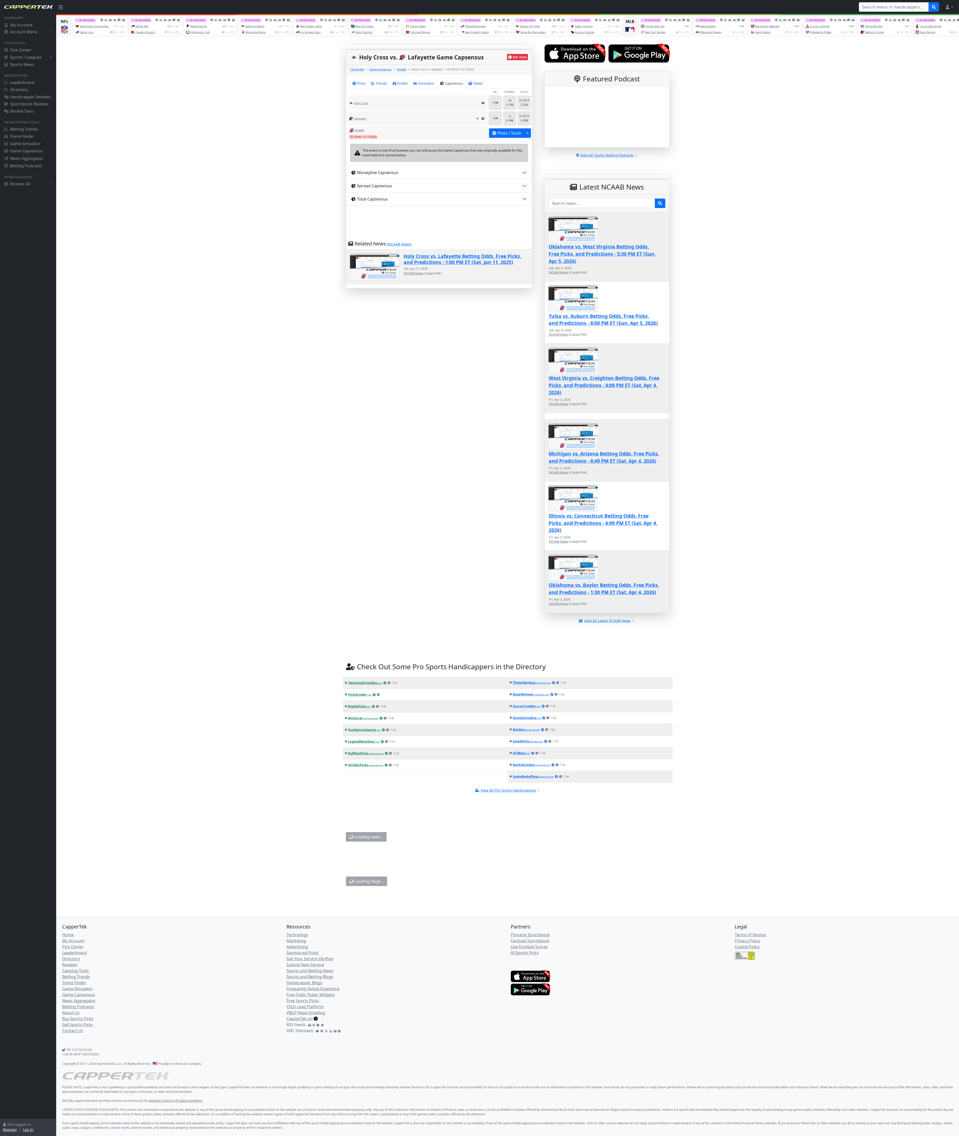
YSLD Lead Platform (305, 1006)
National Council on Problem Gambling (175, 1101)
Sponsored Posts (302, 952)
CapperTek (357, 69)
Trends (381, 83)
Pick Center (20, 50)
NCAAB (401, 69)
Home (68, 934)
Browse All (20, 184)
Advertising (297, 946)
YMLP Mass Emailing (305, 1012)
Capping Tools (75, 970)
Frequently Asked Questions (313, 988)
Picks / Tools (509, 133)
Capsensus (454, 83)
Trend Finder (22, 136)
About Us (71, 1012)
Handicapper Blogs (304, 982)
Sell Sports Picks (77, 1024)
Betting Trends (24, 129)
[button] (949, 7)
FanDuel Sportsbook (530, 940)
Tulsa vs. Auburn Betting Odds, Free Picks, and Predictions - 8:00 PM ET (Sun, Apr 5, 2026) (603, 320)
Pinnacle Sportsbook (530, 934)
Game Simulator (25, 143)
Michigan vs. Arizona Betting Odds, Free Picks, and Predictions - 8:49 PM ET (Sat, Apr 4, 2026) (604, 457)
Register (10, 1129)
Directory (19, 89)
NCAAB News (399, 244)
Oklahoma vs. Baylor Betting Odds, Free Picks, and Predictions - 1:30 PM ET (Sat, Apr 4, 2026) (604, 589)
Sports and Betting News (309, 970)
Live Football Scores (529, 946)
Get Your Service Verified (309, 958)
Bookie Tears (22, 111)
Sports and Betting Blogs (309, 976)
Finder (402, 83)
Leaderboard (22, 82)
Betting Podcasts (26, 166)
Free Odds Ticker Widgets (310, 994)
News (478, 83)
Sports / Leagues (26, 57)
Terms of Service (750, 934)
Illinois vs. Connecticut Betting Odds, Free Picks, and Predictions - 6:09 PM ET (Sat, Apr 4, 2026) (603, 523)
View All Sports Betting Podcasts (607, 155)
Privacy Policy (747, 940)
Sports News (22, 64)
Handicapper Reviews (30, 97)
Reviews (69, 964)
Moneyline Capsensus (377, 172)
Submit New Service (305, 964)
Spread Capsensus (374, 186)
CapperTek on (299, 1018)
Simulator (426, 83)
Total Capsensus (372, 199)
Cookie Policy (747, 946)
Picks (361, 83)
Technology (297, 934)
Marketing (296, 940)
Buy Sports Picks (77, 1018)
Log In (28, 1129)
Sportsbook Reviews (29, 104)
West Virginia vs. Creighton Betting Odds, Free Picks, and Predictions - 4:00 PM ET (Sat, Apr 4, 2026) (604, 385)
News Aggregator (26, 158)
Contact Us (72, 1030)
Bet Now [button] (520, 57)
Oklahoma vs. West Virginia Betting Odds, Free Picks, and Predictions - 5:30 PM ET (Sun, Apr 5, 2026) (602, 253)
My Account (21, 25)
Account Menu (24, 31)
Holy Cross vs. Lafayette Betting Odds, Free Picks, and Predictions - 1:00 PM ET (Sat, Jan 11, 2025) (462, 259)
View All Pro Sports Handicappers (508, 790)
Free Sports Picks (302, 1000)
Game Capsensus (26, 151)
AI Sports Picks (525, 952)
